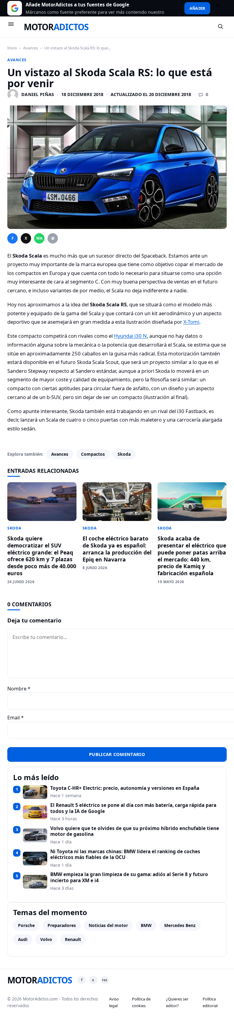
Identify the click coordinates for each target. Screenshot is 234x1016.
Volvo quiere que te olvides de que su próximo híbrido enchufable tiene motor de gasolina (134, 831)
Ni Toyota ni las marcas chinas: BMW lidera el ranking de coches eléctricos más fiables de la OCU (125, 855)
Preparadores (62, 925)
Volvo (46, 939)
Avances (30, 48)
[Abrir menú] (13, 26)
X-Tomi (191, 321)
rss (104, 980)
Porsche (26, 925)
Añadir (197, 8)
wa (39, 238)
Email (15, 717)
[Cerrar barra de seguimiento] (220, 8)
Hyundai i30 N (130, 335)
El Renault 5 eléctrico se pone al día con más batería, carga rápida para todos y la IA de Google (133, 808)
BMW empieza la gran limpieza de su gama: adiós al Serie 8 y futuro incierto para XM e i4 (129, 877)
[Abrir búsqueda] (221, 27)
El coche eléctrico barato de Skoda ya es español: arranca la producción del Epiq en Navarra (117, 549)
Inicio (12, 48)
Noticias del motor (108, 925)
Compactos (93, 454)
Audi (22, 939)
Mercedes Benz (180, 925)
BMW (146, 925)
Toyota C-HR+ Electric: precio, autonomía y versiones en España (124, 788)
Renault (73, 939)
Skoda (124, 454)
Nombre (18, 688)
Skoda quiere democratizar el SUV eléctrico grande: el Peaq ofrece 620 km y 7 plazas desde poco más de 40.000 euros (41, 556)
